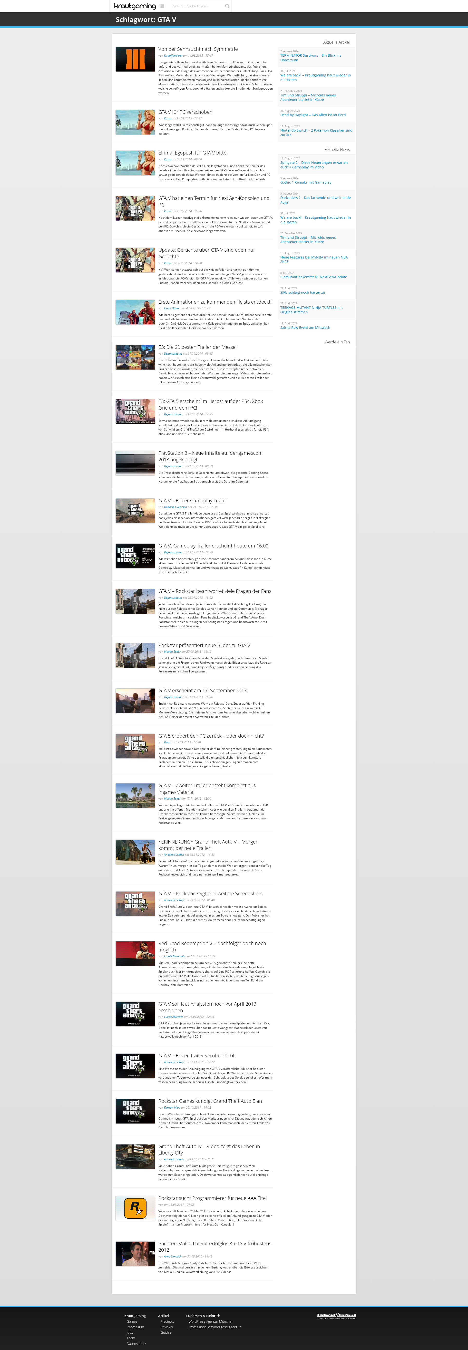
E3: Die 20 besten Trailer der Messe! (197, 347)
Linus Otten (171, 308)
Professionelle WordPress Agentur (215, 1327)
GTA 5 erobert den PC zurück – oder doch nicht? (211, 735)
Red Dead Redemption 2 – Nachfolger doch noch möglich (212, 946)
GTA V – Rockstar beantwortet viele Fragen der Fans (214, 591)
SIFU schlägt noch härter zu (302, 292)
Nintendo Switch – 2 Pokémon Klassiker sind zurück (316, 132)
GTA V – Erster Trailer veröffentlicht (196, 1055)
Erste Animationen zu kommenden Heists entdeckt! (215, 302)
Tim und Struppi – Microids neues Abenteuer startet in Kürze (308, 97)
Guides (166, 1332)
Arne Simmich (173, 1256)
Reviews (167, 1327)
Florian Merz (172, 1107)
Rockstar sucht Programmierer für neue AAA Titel (212, 1198)
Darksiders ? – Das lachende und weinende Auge (315, 200)
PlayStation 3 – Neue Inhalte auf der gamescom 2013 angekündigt (210, 456)
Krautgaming (135, 1315)
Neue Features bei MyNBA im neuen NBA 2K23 (314, 259)
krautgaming (135, 6)
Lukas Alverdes (173, 1017)
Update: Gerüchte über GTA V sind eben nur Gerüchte (206, 253)
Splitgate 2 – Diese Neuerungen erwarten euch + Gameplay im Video (314, 164)
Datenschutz (136, 1343)
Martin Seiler (172, 651)
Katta (167, 118)
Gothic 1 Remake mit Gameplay (305, 182)
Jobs (130, 1332)
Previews (167, 1321)
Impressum (135, 1327)
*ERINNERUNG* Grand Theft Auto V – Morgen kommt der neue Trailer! (208, 845)
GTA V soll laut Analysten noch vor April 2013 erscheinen (207, 1007)
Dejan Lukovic (173, 353)
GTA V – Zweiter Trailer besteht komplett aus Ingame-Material (207, 788)
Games (132, 1321)
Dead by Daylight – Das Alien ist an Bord (313, 115)
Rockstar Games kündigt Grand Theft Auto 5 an (210, 1101)
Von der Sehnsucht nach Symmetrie (198, 49)
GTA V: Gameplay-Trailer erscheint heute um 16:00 (213, 545)
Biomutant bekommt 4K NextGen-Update (313, 277)
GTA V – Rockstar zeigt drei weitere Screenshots (210, 893)
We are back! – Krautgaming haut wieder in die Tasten (315, 77)
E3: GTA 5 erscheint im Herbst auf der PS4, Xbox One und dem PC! (210, 404)
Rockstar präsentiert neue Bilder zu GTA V (204, 645)
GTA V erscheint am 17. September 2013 (202, 690)
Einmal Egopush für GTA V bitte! (193, 152)
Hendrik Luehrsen (175, 507)
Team (131, 1338)
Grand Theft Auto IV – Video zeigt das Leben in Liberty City (209, 1149)
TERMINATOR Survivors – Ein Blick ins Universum (310, 57)
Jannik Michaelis (174, 956)
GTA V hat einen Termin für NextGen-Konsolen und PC (214, 201)
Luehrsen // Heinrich (203, 1315)
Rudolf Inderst (173, 55)
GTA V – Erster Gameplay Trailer (192, 500)
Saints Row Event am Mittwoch (305, 327)
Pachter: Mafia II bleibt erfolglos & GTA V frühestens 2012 (214, 1246)
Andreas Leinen (174, 855)
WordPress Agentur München (211, 1321)
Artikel (163, 1315)
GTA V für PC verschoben (185, 112)
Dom (167, 742)
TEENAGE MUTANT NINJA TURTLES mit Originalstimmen (311, 309)
